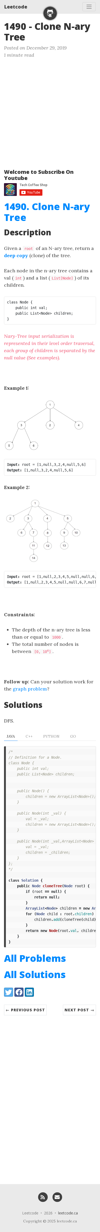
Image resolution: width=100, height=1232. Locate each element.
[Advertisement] (50, 111)
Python (51, 736)
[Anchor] (31, 36)
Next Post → (79, 1009)
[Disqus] (50, 1097)
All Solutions (35, 974)
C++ (29, 736)
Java (11, 736)
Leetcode (15, 6)
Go (73, 736)
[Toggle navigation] (89, 6)
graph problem (30, 689)
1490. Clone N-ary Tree (47, 212)
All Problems (35, 958)
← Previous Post (25, 1009)
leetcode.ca (68, 1212)
